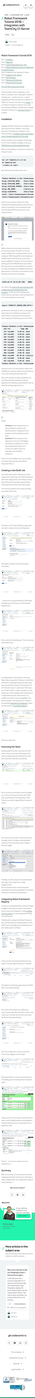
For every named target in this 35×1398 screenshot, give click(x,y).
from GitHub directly (19, 706)
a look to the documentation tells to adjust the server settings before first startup (17, 290)
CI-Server (24, 110)
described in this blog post (18, 703)
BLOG (27, 15)
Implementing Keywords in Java (16, 65)
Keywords (9, 62)
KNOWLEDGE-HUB (17, 15)
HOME (6, 15)
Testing (7, 34)
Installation (9, 59)
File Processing (11, 77)
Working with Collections (14, 80)
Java (12, 34)
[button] (17, 1354)
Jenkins (28, 102)
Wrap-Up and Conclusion (14, 83)
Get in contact (22, 1215)
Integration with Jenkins (14, 75)
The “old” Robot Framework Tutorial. (12, 86)
